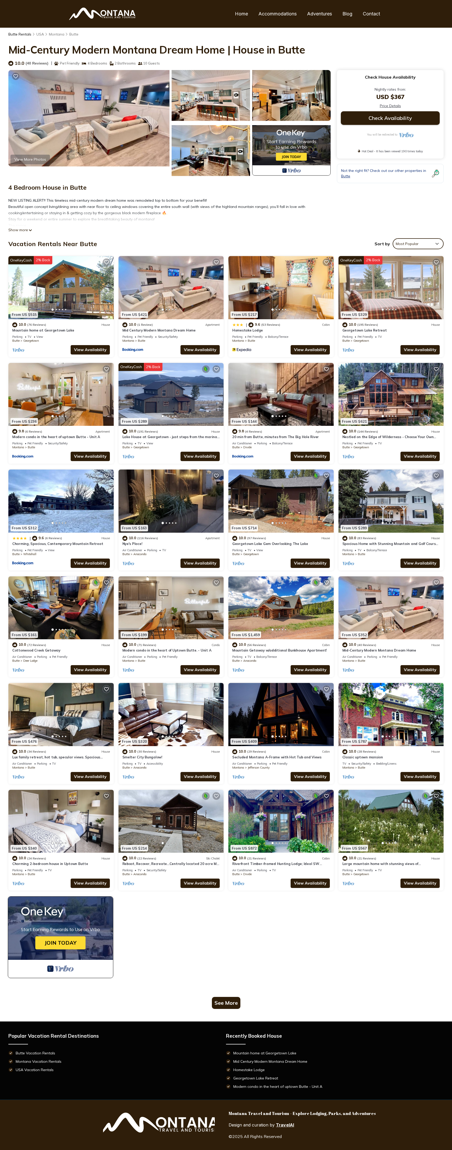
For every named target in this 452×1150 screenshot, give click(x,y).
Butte (73, 34)
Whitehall (29, 554)
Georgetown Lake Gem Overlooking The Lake (270, 544)
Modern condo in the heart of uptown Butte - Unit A (56, 437)
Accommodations (277, 13)
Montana (56, 34)
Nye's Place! (132, 544)
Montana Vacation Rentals (38, 1061)
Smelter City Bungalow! (142, 757)
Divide (247, 447)
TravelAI (285, 1125)
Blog (347, 13)
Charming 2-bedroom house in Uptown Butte (50, 864)
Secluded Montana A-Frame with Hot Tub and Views (276, 757)
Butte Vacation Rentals (35, 1053)
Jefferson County (259, 767)
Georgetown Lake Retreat (364, 330)
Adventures (319, 13)
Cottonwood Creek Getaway (36, 650)
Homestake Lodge (247, 330)
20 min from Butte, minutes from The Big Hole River (275, 437)
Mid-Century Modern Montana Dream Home (379, 650)
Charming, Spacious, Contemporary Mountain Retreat (57, 544)
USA (40, 34)
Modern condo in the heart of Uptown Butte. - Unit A (167, 650)
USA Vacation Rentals (35, 1069)
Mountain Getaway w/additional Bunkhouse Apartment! (279, 650)
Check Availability (390, 118)
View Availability (90, 349)
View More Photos (30, 159)
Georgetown (31, 340)
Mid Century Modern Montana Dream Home (159, 330)
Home (241, 13)
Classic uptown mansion (362, 757)
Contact (371, 13)
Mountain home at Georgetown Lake (43, 330)
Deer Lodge (30, 661)
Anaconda (139, 554)
